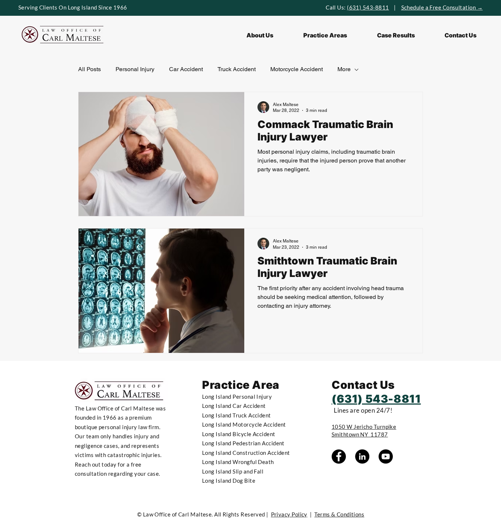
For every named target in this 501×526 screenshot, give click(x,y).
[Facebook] (339, 456)
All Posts (89, 69)
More (344, 69)
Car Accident (186, 69)
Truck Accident (236, 69)
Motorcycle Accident (296, 69)
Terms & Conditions (339, 514)
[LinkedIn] (362, 456)
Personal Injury (135, 69)
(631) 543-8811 (368, 7)
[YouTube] (386, 456)
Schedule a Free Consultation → (442, 7)
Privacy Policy (289, 514)
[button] (325, 35)
